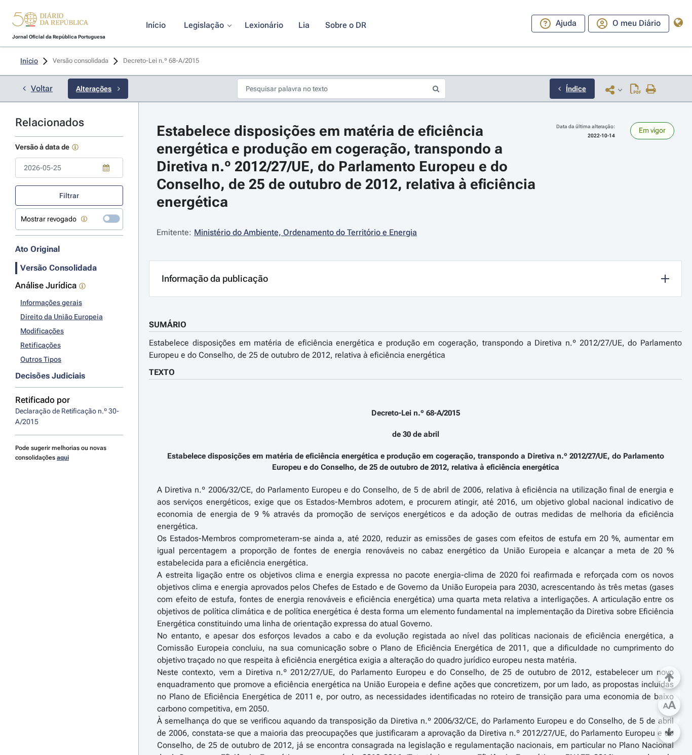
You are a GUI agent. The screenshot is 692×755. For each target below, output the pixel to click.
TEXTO (162, 372)
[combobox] (69, 168)
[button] (50, 20)
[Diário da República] (50, 21)
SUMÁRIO (167, 324)
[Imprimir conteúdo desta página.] (651, 90)
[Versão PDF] (635, 90)
